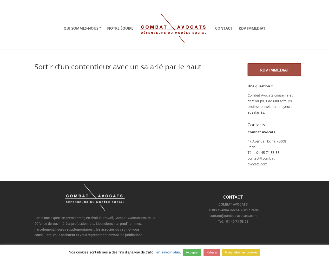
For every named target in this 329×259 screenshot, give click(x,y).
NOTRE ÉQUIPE (120, 28)
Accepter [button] (192, 252)
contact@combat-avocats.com (233, 216)
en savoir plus (168, 252)
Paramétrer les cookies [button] (241, 252)
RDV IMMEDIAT (252, 28)
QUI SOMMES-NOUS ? (82, 28)
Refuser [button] (211, 252)
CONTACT (223, 28)
